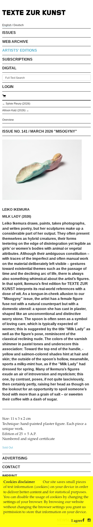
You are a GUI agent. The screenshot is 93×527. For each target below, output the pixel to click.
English (7, 25)
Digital (9, 68)
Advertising (14, 458)
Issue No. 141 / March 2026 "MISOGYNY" (39, 131)
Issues (9, 33)
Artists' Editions (19, 50)
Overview (8, 119)
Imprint (9, 476)
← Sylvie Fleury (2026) (16, 103)
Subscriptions (17, 59)
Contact (11, 467)
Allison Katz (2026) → (15, 110)
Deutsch (19, 25)
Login (8, 87)
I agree (76, 521)
